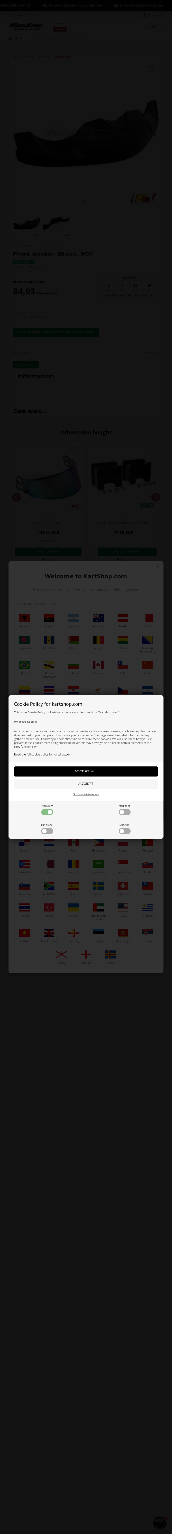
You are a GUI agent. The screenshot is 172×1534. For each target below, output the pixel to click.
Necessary (47, 805)
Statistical (124, 824)
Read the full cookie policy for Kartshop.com (42, 754)
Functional (47, 824)
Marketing (124, 805)
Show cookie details (86, 794)
